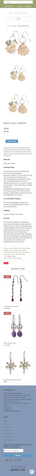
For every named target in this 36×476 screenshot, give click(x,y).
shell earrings (25, 252)
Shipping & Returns (9, 433)
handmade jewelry (9, 252)
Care (5, 430)
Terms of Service (8, 437)
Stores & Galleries (8, 427)
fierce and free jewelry (20, 250)
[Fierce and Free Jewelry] (18, 13)
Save (7, 263)
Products (14, 26)
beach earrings (13, 248)
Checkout (28, 6)
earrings (11, 250)
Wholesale (6, 424)
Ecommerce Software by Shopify (18, 466)
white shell (22, 254)
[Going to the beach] (18, 43)
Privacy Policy (7, 440)
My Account (9, 6)
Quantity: (6, 131)
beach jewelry (22, 248)
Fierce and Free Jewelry (15, 258)
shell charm (17, 252)
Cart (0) (20, 6)
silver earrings (7, 254)
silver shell (15, 254)
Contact (6, 421)
